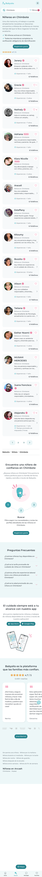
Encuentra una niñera (11, 753)
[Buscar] (4, 10)
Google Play (29, 624)
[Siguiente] (29, 442)
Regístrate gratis (21, 46)
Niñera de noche (9, 758)
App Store (14, 624)
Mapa (22, 867)
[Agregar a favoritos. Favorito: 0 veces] (36, 60)
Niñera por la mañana (28, 753)
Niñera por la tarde (31, 755)
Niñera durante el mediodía (13, 755)
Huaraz (14, 771)
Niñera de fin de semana (29, 764)
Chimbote (6, 771)
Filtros (35, 10)
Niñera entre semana (10, 764)
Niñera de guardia (23, 758)
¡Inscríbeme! (21, 736)
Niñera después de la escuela (13, 761)
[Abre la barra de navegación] (38, 3)
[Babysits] (8, 3)
